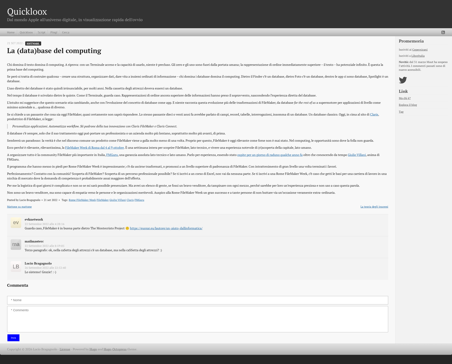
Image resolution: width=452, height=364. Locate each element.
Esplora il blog (408, 105)
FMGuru (112, 155)
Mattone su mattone (19, 206)
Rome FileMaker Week (82, 200)
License (65, 349)
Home (11, 32)
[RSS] (443, 32)
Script (41, 32)
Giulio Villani (357, 155)
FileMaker (103, 200)
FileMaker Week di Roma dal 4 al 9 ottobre (94, 148)
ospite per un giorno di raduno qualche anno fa (270, 155)
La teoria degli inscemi (374, 206)
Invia (13, 337)
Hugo (93, 349)
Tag (401, 112)
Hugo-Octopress (115, 349)
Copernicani (420, 50)
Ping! (53, 32)
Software (33, 43)
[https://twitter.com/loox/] (403, 82)
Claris (374, 114)
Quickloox (27, 11)
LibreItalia (418, 56)
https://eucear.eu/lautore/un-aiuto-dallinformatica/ (166, 228)
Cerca (65, 32)
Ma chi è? (405, 98)
